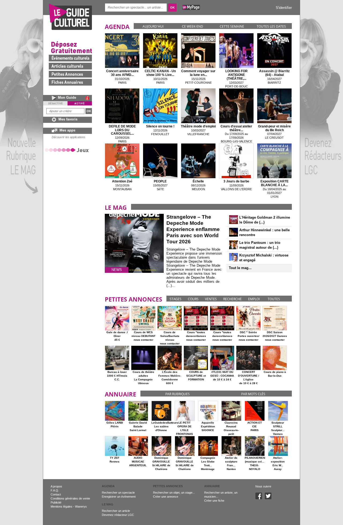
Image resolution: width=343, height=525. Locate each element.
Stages (175, 299)
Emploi (254, 299)
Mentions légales (61, 506)
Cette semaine (232, 26)
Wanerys (81, 506)
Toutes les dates (271, 26)
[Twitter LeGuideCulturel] (269, 498)
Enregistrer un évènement (119, 496)
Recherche (232, 299)
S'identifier (284, 8)
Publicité (56, 502)
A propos (56, 486)
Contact (56, 494)
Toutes (274, 299)
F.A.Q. (55, 490)
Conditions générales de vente (70, 498)
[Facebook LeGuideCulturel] (260, 498)
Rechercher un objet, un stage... (174, 492)
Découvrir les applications (68, 137)
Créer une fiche (214, 500)
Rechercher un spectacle (118, 492)
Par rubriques (177, 394)
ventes (211, 299)
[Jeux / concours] (67, 150)
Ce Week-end (192, 26)
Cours (193, 299)
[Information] (88, 98)
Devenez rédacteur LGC (118, 514)
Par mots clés (253, 394)
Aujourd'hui (153, 26)
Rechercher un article (116, 510)
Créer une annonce (165, 496)
